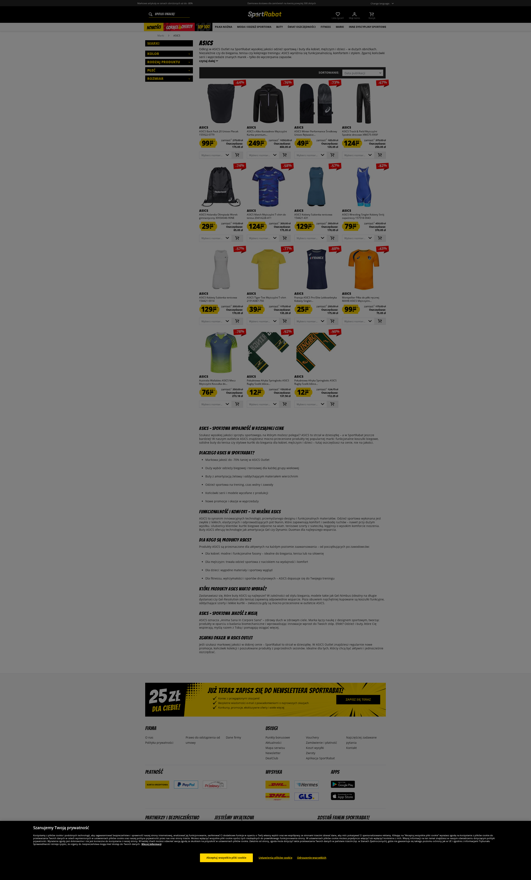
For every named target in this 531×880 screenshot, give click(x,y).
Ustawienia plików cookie (275, 857)
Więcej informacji (151, 844)
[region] (265, 850)
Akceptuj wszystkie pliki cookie (226, 857)
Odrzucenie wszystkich (311, 857)
